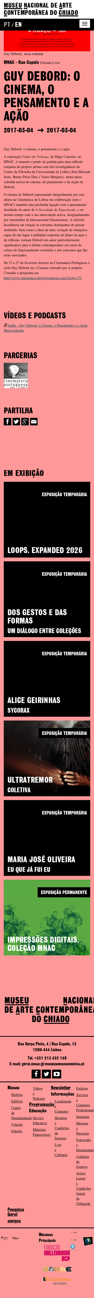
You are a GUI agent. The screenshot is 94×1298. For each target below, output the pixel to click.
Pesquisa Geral (16, 1212)
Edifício (17, 1101)
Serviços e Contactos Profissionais (85, 1102)
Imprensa (82, 1116)
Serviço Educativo (40, 1120)
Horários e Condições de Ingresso (62, 1127)
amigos (14, 1221)
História (17, 1094)
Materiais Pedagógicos (41, 1132)
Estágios (82, 1088)
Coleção (17, 1124)
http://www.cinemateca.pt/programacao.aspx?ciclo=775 (43, 277)
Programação (41, 1104)
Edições (16, 1130)
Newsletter (61, 1088)
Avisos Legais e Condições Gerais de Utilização (83, 1188)
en (18, 25)
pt (7, 25)
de (41, 9)
